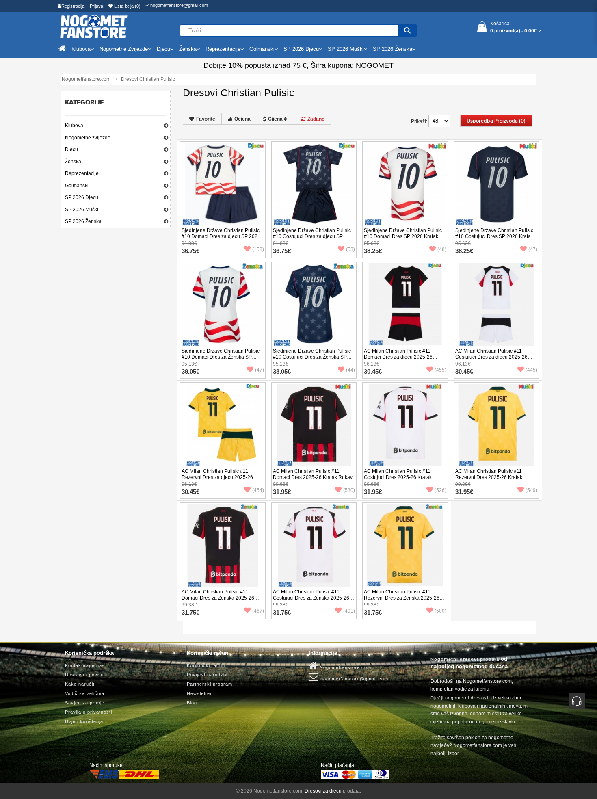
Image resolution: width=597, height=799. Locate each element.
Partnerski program (209, 684)
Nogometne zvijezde (87, 138)
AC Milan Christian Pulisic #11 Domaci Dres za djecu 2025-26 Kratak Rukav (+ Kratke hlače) (398, 357)
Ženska (73, 162)
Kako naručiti (80, 684)
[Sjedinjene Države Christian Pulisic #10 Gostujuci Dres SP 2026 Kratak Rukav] (496, 183)
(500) (440, 611)
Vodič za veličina (84, 693)
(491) (349, 611)
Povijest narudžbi (207, 674)
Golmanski (77, 185)
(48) (441, 249)
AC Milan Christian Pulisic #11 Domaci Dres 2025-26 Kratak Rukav (313, 474)
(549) (531, 490)
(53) (350, 249)
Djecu (71, 149)
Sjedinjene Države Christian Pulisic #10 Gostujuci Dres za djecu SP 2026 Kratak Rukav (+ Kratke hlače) (312, 236)
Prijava (96, 6)
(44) (350, 370)
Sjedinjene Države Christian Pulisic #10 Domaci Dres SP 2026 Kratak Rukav (403, 236)
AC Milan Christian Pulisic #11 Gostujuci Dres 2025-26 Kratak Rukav (398, 477)
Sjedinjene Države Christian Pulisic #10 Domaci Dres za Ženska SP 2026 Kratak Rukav (221, 357)
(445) (531, 370)
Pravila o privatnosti (88, 712)
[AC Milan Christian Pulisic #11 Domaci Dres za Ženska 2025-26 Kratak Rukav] (223, 545)
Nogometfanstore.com (344, 667)
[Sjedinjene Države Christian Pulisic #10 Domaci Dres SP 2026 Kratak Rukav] (405, 183)
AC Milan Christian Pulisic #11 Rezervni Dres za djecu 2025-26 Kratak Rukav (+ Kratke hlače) (217, 477)
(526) (440, 490)
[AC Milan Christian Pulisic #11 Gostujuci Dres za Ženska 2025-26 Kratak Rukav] (314, 545)
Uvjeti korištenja (84, 721)
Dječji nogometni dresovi (459, 697)
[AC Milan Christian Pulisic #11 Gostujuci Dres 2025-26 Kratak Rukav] (405, 424)
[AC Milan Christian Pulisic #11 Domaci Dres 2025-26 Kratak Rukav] (314, 424)
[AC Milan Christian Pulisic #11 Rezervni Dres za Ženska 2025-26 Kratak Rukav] (405, 545)
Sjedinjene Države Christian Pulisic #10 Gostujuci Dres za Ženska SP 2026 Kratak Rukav (312, 357)
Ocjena (242, 119)
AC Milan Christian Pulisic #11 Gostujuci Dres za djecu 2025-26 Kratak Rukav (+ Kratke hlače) (491, 357)
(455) (440, 370)
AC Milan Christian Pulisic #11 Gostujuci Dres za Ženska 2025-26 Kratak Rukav (311, 598)
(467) (258, 611)
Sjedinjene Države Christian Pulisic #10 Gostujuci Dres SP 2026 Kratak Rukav (494, 236)
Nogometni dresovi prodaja (464, 659)
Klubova (74, 125)
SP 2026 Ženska (83, 221)
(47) (532, 249)
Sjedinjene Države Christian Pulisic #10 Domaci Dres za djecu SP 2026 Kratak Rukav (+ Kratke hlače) (221, 236)
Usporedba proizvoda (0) (496, 121)
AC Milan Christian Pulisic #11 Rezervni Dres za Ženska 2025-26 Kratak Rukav (401, 598)
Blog (192, 702)
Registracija (72, 6)
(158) (258, 249)
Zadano (315, 119)
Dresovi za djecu (323, 791)
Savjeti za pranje (84, 702)
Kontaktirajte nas (85, 665)
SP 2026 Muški (81, 209)
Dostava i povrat (84, 674)
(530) (349, 490)
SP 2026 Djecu (81, 197)
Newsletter (199, 693)
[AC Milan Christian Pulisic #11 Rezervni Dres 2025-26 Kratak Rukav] (496, 424)
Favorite (205, 119)
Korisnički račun (206, 665)
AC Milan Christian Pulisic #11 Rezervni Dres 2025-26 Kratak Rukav (488, 477)
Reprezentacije (82, 173)
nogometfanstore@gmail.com (178, 5)
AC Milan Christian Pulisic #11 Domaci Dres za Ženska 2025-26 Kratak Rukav (218, 598)
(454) (258, 490)
